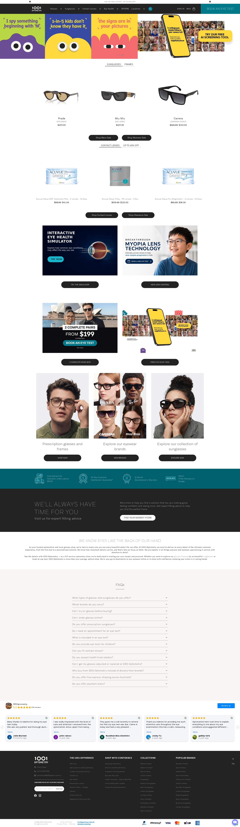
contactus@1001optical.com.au (49, 775)
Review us (226, 705)
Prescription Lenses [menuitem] (77, 783)
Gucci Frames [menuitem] (181, 768)
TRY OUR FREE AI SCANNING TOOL (120, 2)
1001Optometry (20, 704)
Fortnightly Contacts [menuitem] (148, 803)
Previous (30, 1)
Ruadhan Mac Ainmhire (118, 736)
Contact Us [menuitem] (74, 775)
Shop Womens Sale (137, 137)
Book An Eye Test (220, 9)
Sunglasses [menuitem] (70, 9)
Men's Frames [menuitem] (145, 771)
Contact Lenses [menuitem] (89, 9)
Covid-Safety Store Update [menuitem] (115, 783)
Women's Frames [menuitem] (146, 768)
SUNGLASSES (114, 64)
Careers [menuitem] (72, 791)
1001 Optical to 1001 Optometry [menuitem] (81, 768)
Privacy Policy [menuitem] (62, 824)
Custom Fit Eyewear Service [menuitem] (80, 771)
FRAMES (128, 64)
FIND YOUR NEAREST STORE (138, 517)
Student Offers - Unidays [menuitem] (79, 787)
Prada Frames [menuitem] (181, 771)
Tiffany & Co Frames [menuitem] (183, 779)
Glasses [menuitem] (53, 9)
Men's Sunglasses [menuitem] (146, 787)
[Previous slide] (2, 727)
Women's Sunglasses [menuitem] (148, 783)
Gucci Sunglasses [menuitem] (182, 799)
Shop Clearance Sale (138, 215)
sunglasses (208, 556)
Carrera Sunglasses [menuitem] (183, 791)
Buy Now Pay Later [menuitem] (112, 775)
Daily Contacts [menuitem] (145, 799)
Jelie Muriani (20, 736)
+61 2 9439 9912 (43, 771)
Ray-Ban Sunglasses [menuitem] (183, 787)
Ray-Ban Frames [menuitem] (182, 764)
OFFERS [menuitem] (125, 9)
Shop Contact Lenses (102, 215)
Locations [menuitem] (136, 9)
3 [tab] (122, 55)
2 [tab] (120, 55)
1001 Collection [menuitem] (146, 811)
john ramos (65, 736)
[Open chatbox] (235, 822)
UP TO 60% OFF (131, 145)
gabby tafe (204, 736)
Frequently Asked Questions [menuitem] (115, 787)
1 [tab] (117, 55)
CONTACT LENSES (110, 145)
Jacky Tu (157, 736)
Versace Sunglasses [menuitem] (183, 807)
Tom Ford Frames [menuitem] (182, 775)
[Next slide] (238, 727)
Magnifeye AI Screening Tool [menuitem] (80, 799)
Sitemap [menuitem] (72, 824)
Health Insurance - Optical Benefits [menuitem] (118, 779)
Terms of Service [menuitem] (76, 795)
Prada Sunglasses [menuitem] (182, 795)
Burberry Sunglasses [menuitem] (183, 803)
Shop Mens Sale (103, 137)
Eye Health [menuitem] (109, 9)
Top (233, 763)
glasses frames (181, 556)
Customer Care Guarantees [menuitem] (115, 771)
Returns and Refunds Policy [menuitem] (115, 768)
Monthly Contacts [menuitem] (147, 807)
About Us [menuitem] (73, 764)
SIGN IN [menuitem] (180, 9)
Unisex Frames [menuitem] (145, 775)
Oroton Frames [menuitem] (181, 783)
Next (210, 1)
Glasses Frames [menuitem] (146, 764)
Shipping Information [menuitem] (113, 764)
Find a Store (41, 767)
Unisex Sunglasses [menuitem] (147, 791)
